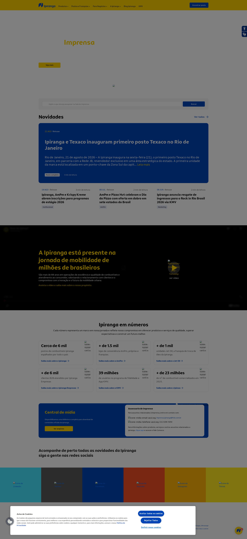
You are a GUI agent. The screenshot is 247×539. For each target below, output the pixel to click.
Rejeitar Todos (151, 520)
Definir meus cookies (151, 527)
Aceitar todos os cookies (151, 513)
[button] (10, 521)
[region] (103, 520)
